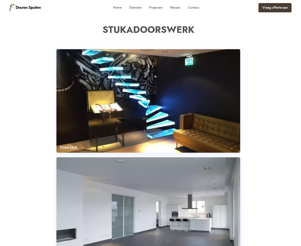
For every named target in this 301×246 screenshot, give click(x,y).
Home (117, 7)
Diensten (135, 7)
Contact (193, 7)
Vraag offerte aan (275, 7)
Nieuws (175, 7)
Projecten (156, 7)
